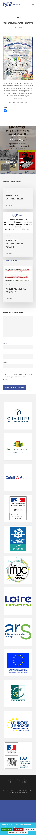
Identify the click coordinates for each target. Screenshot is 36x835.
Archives (18, 18)
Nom (5, 343)
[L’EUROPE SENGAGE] (18, 739)
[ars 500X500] (18, 647)
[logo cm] (18, 492)
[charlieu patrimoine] (18, 430)
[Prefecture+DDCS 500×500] (18, 523)
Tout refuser (18, 829)
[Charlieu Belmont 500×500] (18, 461)
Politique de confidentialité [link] (18, 832)
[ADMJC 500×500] (18, 585)
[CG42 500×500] (18, 616)
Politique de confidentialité (18, 792)
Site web (5, 362)
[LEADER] (18, 708)
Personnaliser (30, 829)
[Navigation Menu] (33, 4)
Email (5, 353)
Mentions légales (28, 790)
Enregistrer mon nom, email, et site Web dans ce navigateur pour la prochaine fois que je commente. (18, 376)
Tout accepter (6, 829)
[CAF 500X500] (18, 554)
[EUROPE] (18, 677)
